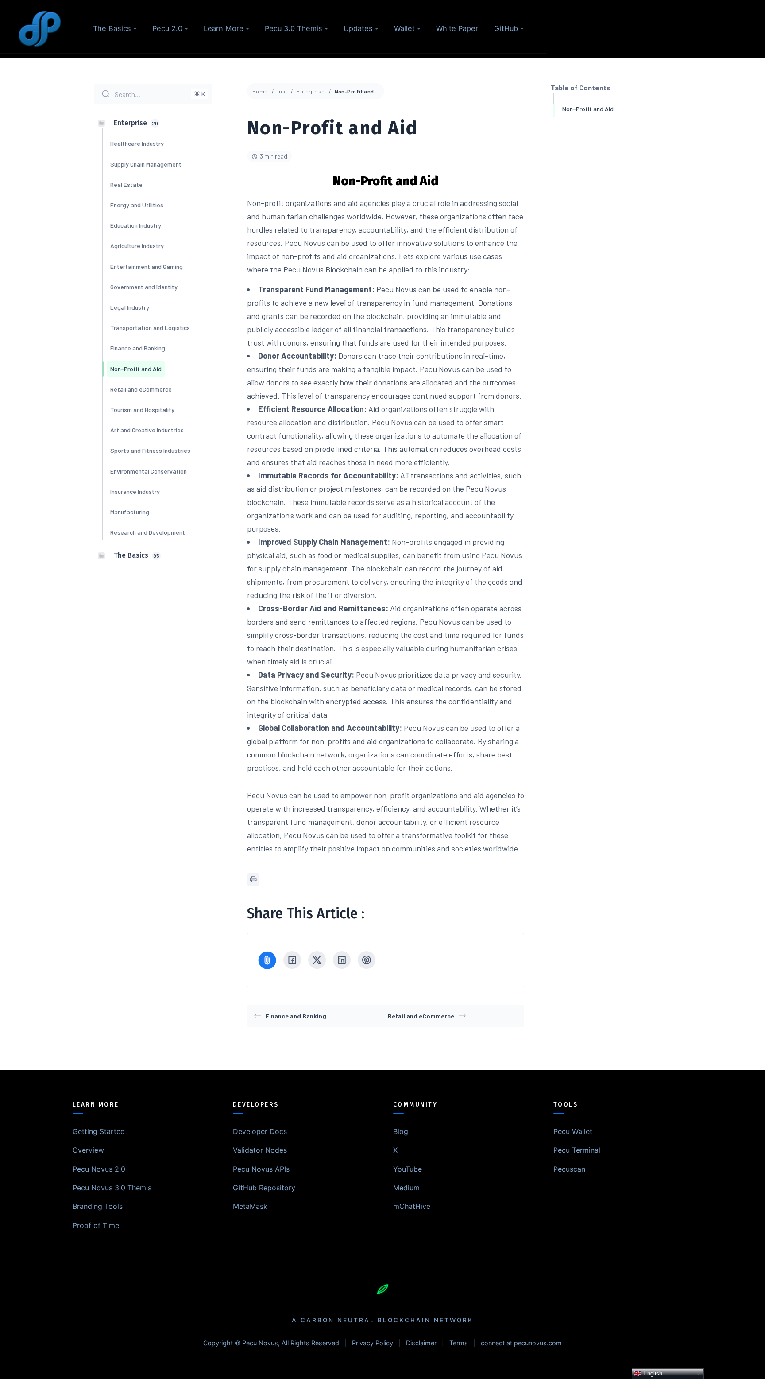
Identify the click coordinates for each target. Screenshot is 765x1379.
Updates (358, 28)
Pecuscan (569, 1169)
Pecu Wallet (572, 1131)
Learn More (223, 28)
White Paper (457, 28)
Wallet (404, 28)
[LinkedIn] (342, 960)
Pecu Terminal (576, 1150)
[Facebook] (292, 960)
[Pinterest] (366, 960)
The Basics (112, 28)
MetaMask (250, 1206)
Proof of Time (96, 1225)
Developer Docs (260, 1131)
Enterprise (311, 91)
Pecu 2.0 (167, 28)
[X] (317, 960)
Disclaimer (421, 1343)
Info (282, 91)
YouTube (407, 1169)
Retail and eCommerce (421, 1016)
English (651, 1373)
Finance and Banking (296, 1016)
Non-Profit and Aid (588, 109)
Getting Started (99, 1131)
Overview (88, 1150)
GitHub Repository (264, 1187)
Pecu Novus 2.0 (99, 1169)
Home (260, 91)
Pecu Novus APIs (261, 1169)
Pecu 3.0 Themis (293, 28)
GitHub (506, 28)
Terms (458, 1343)
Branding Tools (98, 1206)
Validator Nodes (260, 1150)
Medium (406, 1187)
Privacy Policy (372, 1343)
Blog (400, 1131)
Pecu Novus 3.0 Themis (112, 1187)
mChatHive (411, 1206)
